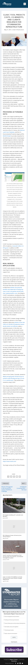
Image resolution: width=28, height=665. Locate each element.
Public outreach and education (11, 633)
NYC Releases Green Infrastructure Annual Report (12, 536)
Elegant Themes (14, 659)
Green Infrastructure (18, 30)
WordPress (14, 661)
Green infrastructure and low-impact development (15, 623)
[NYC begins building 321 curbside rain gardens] (14, 505)
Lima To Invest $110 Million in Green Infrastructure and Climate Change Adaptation (12, 578)
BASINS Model (7, 136)
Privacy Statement (9, 663)
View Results (14, 642)
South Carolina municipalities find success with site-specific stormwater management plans (13, 556)
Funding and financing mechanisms (12, 619)
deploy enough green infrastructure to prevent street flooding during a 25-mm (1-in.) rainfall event (13, 378)
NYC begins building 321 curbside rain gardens (13, 515)
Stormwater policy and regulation (11, 626)
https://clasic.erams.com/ (9, 461)
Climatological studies (9, 630)
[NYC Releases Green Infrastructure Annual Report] (14, 526)
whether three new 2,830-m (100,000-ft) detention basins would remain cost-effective (14, 324)
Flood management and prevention (12, 616)
